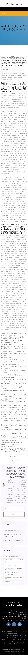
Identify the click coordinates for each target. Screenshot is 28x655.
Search (14, 514)
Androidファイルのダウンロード (10, 446)
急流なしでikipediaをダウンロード (12, 530)
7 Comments (15, 70)
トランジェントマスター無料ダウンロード (13, 578)
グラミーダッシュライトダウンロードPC (14, 643)
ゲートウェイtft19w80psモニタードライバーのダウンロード (13, 573)
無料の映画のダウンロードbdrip (10, 342)
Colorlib (22, 651)
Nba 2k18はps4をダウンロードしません (12, 344)
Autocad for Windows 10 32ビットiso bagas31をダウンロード (13, 564)
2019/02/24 (5, 70)
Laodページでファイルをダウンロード (12, 374)
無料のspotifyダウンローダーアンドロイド (13, 340)
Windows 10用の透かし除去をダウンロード (13, 346)
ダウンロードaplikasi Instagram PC (11, 424)
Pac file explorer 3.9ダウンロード (10, 377)
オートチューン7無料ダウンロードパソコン (13, 442)
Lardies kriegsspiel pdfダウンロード (11, 364)
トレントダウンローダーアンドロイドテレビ (13, 398)
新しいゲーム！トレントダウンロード (11, 376)
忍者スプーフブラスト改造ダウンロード (12, 413)
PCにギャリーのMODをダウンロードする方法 (14, 450)
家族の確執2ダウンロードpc (9, 400)
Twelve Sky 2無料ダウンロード (9, 357)
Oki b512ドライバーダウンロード (10, 452)
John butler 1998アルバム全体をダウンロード (14, 352)
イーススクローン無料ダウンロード (11, 359)
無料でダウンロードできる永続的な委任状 (13, 448)
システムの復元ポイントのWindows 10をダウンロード (13, 569)
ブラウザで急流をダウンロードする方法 (12, 337)
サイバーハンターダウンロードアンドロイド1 (14, 418)
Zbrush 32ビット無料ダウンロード (10, 444)
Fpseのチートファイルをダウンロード (14, 581)
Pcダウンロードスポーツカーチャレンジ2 (14, 540)
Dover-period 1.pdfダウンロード (10, 440)
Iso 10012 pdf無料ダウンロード (10, 339)
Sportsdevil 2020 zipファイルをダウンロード (13, 411)
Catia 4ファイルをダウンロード (12, 556)
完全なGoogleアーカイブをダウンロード (14, 560)
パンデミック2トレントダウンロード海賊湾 (13, 409)
